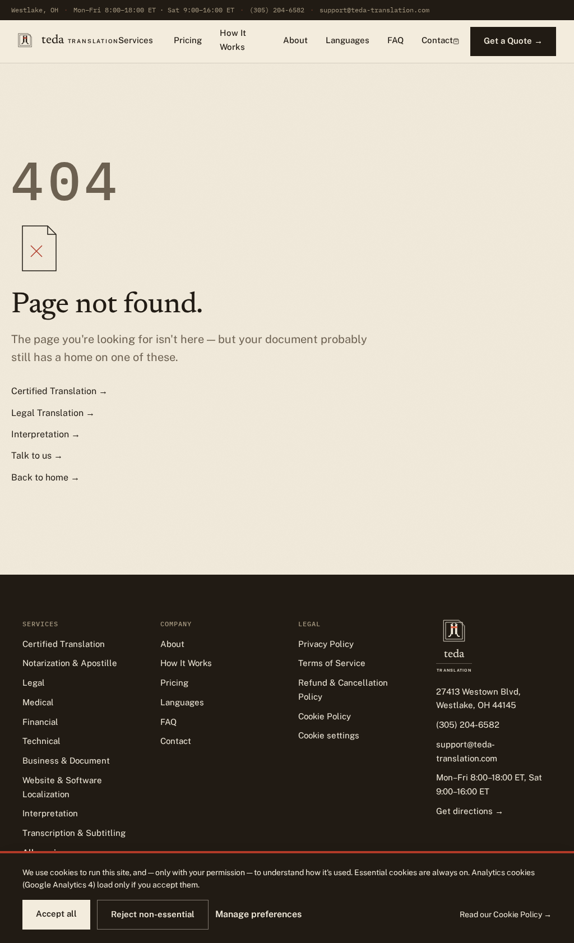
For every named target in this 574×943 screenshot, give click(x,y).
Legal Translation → (53, 413)
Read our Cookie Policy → (506, 914)
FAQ (395, 40)
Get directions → (469, 811)
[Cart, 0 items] (456, 41)
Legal (33, 682)
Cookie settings (328, 735)
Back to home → (45, 477)
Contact (437, 40)
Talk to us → (37, 455)
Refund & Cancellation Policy (343, 689)
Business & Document (66, 760)
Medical (38, 702)
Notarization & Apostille (69, 663)
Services (135, 40)
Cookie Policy (324, 716)
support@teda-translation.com (374, 10)
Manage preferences (258, 914)
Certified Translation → (59, 391)
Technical (41, 741)
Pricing (188, 40)
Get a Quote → (513, 40)
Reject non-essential (153, 914)
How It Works (233, 40)
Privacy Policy (326, 644)
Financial (40, 722)
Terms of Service (331, 663)
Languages (347, 40)
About (295, 40)
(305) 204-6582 (276, 10)
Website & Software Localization (62, 787)
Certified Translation (63, 644)
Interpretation (50, 813)
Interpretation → (45, 434)
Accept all (56, 913)
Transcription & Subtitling (74, 833)
